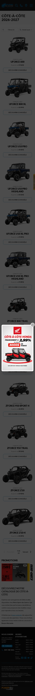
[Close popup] (33, 325)
